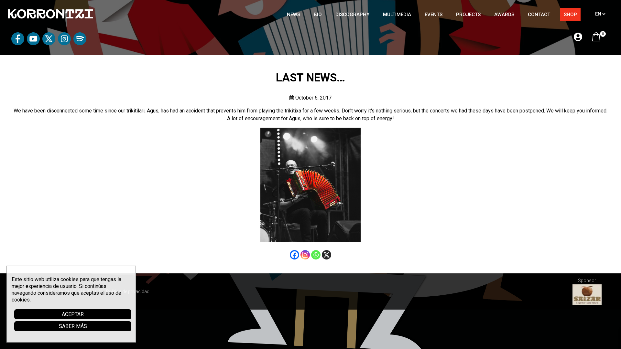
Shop (570, 14)
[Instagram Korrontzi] (64, 43)
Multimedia (397, 14)
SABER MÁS (73, 326)
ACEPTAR (73, 314)
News (293, 14)
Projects (468, 14)
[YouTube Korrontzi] (33, 43)
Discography (352, 14)
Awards (504, 14)
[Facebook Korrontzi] (17, 43)
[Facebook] (294, 254)
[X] (326, 254)
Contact (539, 14)
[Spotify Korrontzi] (79, 43)
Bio (318, 14)
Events (433, 14)
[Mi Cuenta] (578, 37)
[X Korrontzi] (48, 43)
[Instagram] (305, 254)
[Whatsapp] (316, 254)
